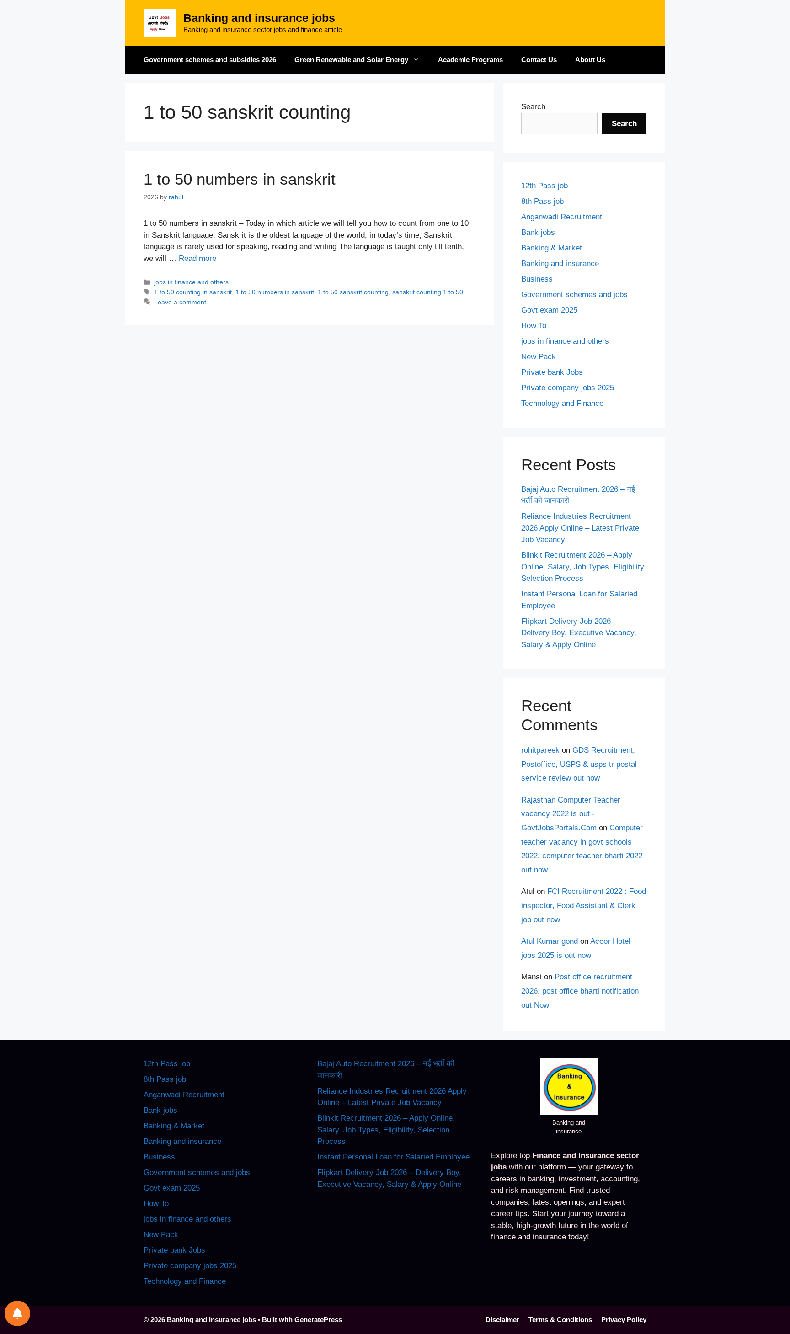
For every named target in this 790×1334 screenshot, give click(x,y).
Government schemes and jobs (574, 294)
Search (533, 106)
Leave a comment (180, 302)
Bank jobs (538, 232)
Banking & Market (551, 248)
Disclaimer (502, 1319)
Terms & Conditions (560, 1319)
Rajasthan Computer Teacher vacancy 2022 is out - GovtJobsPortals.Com (570, 814)
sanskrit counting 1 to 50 (427, 292)
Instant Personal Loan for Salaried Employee (393, 1157)
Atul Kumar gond (549, 941)
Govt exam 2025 (549, 310)
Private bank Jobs (552, 372)
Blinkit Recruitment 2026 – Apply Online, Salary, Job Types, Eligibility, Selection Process (583, 567)
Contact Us (539, 60)
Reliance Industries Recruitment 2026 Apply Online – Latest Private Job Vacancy (580, 528)
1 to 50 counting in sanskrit (193, 292)
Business (537, 279)
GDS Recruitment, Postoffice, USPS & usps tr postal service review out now (579, 764)
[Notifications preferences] (17, 1313)
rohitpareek (540, 750)
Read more (197, 258)
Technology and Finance (562, 403)
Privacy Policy (623, 1319)
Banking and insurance (560, 263)
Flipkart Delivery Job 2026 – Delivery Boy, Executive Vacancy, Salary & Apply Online (578, 633)
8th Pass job (542, 201)
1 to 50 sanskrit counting (353, 292)
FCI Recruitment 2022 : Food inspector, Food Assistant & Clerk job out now (583, 905)
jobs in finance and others (191, 282)
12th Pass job (544, 185)
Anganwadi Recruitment (561, 217)
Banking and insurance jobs (259, 17)
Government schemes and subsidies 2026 (210, 60)
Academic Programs (470, 60)
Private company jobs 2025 (567, 387)
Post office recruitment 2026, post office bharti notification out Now (580, 991)
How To (533, 325)
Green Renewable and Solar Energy (351, 60)
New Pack (538, 356)
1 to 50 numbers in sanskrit (240, 179)
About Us (590, 60)
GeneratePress (318, 1319)
